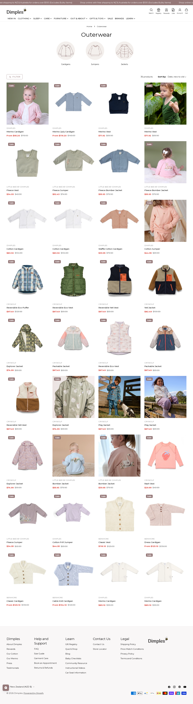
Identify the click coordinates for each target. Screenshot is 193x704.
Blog (67, 653)
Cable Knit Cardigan (63, 601)
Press (9, 663)
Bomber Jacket (61, 483)
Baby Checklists (73, 658)
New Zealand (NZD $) (21, 686)
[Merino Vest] (119, 104)
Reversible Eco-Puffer (18, 307)
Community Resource (76, 663)
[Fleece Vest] (28, 162)
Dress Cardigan (152, 542)
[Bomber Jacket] (74, 456)
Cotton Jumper (152, 249)
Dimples (18, 693)
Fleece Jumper (60, 190)
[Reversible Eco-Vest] (74, 280)
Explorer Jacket (15, 366)
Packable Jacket (61, 366)
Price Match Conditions (132, 649)
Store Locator (100, 649)
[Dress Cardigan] (165, 514)
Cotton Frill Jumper (63, 542)
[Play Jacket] (119, 397)
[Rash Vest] (165, 456)
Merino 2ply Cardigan (64, 131)
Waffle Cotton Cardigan (110, 249)
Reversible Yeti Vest (108, 307)
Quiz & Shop (71, 649)
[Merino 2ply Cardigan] (74, 104)
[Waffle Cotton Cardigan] (119, 221)
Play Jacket (104, 425)
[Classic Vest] (119, 514)
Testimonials (13, 668)
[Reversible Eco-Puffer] (28, 280)
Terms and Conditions (131, 658)
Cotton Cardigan (15, 249)
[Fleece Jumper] (74, 162)
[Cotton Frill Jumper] (74, 514)
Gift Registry (71, 644)
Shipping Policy (128, 644)
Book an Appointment (45, 663)
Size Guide (39, 653)
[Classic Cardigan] (28, 573)
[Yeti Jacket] (165, 280)
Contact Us (98, 644)
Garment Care (41, 658)
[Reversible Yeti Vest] (119, 280)
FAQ (36, 649)
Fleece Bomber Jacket (110, 190)
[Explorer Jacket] (28, 338)
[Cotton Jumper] (165, 221)
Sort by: (162, 77)
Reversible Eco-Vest (63, 307)
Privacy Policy (127, 653)
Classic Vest (104, 542)
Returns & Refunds (43, 668)
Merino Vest (104, 131)
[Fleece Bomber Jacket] (119, 162)
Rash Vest (149, 483)
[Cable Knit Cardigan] (74, 573)
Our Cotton (12, 653)
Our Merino (12, 658)
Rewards (11, 649)
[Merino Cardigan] (28, 104)
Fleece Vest (13, 190)
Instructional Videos (75, 668)
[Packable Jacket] (74, 338)
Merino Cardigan (15, 131)
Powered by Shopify (34, 693)
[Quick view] (45, 88)
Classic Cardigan (15, 601)
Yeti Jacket (149, 307)
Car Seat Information (75, 672)
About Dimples (14, 644)
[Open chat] (6, 688)
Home (89, 26)
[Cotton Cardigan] (28, 221)
